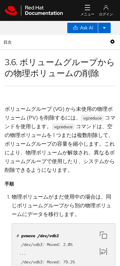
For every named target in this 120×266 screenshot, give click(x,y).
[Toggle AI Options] (104, 28)
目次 (8, 42)
